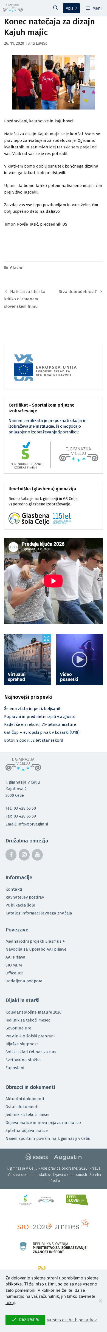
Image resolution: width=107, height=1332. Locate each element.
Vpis (69, 8)
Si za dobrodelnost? (78, 291)
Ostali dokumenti (21, 1106)
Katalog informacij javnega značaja (38, 913)
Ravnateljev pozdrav (24, 897)
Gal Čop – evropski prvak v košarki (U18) (42, 732)
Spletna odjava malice (26, 1130)
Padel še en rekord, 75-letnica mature (40, 724)
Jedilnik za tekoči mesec (27, 1020)
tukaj (10, 1302)
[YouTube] (37, 855)
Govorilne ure (18, 1028)
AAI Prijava (15, 957)
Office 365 (14, 973)
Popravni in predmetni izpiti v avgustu (40, 716)
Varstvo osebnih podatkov (29, 1174)
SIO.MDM (13, 965)
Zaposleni (14, 1067)
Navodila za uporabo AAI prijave (35, 949)
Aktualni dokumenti (24, 1098)
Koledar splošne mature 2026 (33, 1012)
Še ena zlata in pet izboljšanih (33, 708)
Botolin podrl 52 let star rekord (33, 740)
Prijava (94, 1168)
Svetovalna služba (23, 1059)
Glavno (17, 267)
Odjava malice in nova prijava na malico (43, 1122)
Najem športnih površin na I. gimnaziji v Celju (48, 1138)
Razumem (29, 1319)
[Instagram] (24, 855)
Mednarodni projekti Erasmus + (35, 941)
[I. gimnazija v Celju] (13, 8)
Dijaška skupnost (21, 1044)
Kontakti (13, 889)
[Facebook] (10, 855)
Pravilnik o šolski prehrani (30, 1036)
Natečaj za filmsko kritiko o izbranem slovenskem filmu (24, 299)
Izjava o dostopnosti (70, 1174)
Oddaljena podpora (24, 981)
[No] (100, 1301)
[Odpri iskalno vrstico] (55, 8)
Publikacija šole (20, 905)
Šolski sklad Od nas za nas (30, 1051)
